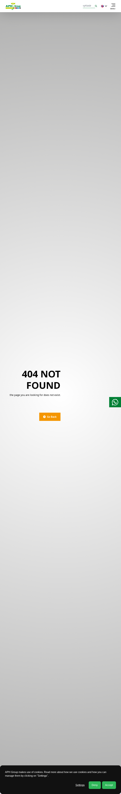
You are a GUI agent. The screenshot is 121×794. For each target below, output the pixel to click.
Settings (80, 785)
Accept (109, 785)
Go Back (52, 417)
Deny (95, 785)
